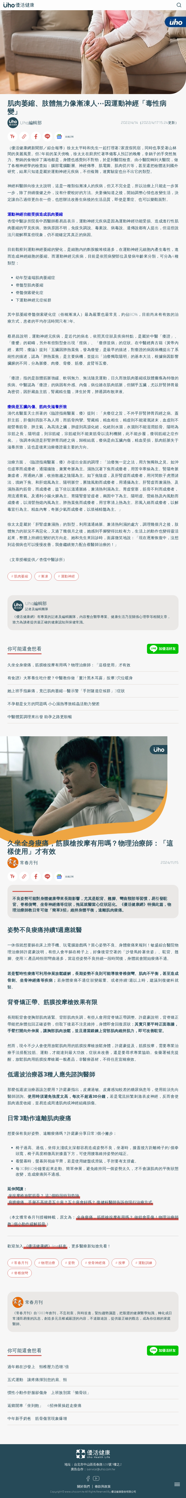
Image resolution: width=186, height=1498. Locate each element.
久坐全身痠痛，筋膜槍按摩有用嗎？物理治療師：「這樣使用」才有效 (69, 665)
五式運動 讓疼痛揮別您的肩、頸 (37, 1380)
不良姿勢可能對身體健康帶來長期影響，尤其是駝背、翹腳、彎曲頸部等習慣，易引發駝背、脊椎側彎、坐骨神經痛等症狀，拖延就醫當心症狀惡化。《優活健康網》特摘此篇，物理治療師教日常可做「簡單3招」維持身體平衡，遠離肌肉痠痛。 (91, 904)
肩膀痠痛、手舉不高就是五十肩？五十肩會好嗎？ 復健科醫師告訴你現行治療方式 (80, 1202)
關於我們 (83, 1486)
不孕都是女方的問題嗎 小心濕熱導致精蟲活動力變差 (53, 704)
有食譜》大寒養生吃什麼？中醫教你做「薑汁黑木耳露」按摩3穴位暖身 (70, 678)
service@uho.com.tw (101, 1469)
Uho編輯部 (31, 122)
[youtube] (96, 1479)
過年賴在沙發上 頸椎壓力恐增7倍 (38, 1367)
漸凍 (44, 576)
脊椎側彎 (21, 1273)
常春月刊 (29, 862)
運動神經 (68, 576)
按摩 (121, 1263)
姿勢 (71, 1263)
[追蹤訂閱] (59, 137)
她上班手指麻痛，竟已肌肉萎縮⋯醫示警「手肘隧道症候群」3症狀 (66, 691)
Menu (182, 1484)
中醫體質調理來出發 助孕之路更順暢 (39, 717)
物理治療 (48, 1263)
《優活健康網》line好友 (45, 1246)
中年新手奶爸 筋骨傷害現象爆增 (37, 1418)
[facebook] (88, 1480)
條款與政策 (103, 1486)
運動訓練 (145, 1263)
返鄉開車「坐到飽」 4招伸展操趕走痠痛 (44, 1405)
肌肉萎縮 (21, 576)
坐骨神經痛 (97, 1263)
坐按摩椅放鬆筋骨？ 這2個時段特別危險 (43, 1196)
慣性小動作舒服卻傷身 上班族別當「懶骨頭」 (49, 1393)
